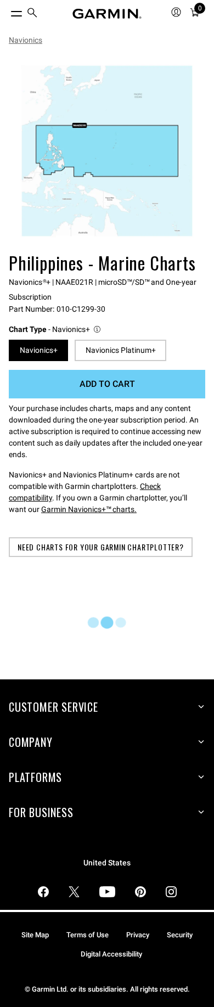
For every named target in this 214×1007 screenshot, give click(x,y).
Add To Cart (107, 384)
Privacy (137, 935)
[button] (55, 329)
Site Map (35, 935)
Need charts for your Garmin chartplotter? (101, 547)
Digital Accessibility (111, 954)
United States (107, 863)
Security (180, 935)
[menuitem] (32, 14)
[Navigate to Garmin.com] (107, 13)
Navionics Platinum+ (121, 350)
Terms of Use (87, 935)
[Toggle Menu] (6, 11)
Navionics (25, 40)
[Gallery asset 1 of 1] (107, 151)
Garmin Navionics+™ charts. (89, 509)
